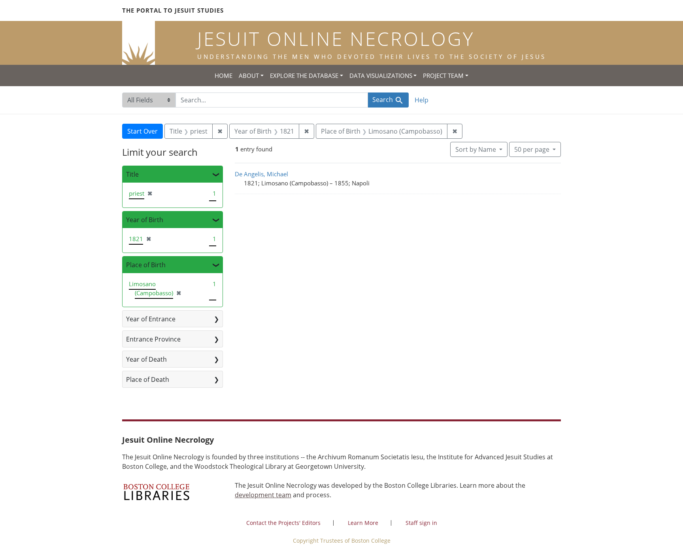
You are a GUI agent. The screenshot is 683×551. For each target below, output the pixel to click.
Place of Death (147, 379)
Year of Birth (144, 219)
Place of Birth (146, 264)
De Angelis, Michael (261, 174)
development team (263, 495)
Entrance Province (153, 339)
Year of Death (146, 359)
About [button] (249, 75)
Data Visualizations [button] (380, 75)
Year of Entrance (150, 319)
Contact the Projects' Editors (283, 522)
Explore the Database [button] (304, 75)
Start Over (142, 131)
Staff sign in (421, 522)
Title (132, 174)
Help (421, 100)
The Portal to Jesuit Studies (173, 10)
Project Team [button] (443, 75)
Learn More (363, 522)
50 (531, 149)
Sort (475, 149)
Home (223, 75)
